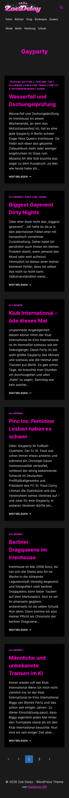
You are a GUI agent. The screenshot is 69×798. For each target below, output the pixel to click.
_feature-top (44, 81)
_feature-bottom (20, 81)
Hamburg (30, 28)
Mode (9, 28)
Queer (41, 88)
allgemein (15, 85)
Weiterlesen (20, 176)
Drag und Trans (35, 85)
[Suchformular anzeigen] (61, 7)
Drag (29, 19)
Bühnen (19, 19)
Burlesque (41, 19)
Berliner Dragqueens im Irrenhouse (28, 550)
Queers (53, 19)
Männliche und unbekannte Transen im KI (27, 665)
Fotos (9, 19)
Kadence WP (37, 787)
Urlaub (42, 28)
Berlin (18, 28)
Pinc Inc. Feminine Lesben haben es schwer (31, 429)
